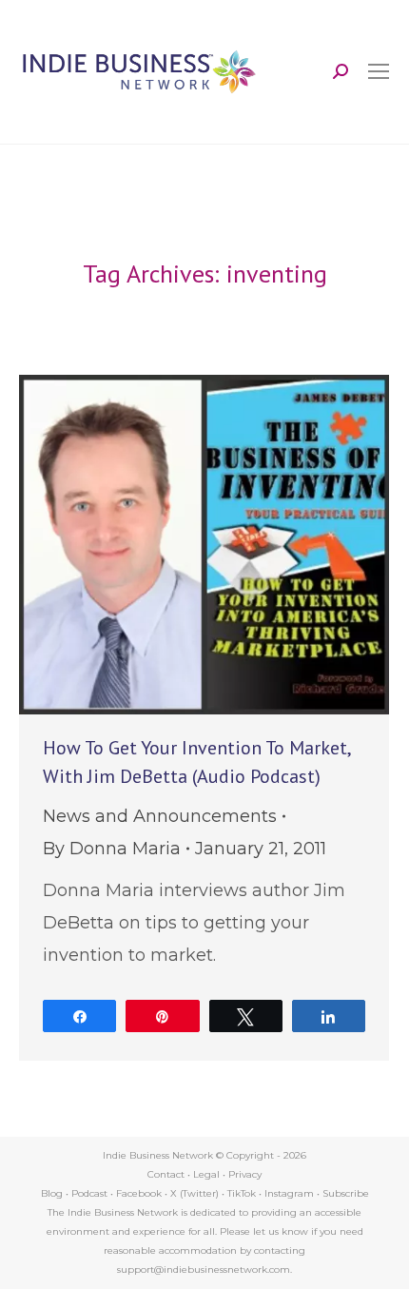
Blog (52, 1193)
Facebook (139, 1193)
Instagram (289, 1193)
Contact (166, 1174)
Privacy (245, 1174)
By (112, 848)
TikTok (241, 1193)
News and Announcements (160, 816)
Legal (206, 1174)
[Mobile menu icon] (378, 71)
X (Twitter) (196, 1193)
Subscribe (345, 1193)
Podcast (89, 1193)
